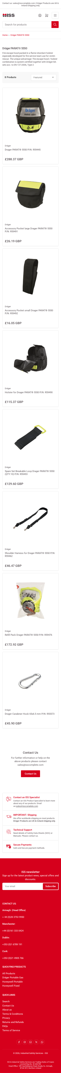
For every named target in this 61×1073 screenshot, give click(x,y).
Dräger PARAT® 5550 (19, 35)
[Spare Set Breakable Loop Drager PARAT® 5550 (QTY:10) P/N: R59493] (30, 437)
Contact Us (30, 773)
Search (6, 1001)
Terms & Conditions (12, 1014)
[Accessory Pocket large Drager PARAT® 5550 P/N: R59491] (30, 194)
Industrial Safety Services (31, 1053)
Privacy (6, 1018)
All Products (8, 973)
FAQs (5, 1026)
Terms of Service (11, 1030)
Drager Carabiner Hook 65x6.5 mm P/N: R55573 (29, 713)
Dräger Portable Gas (12, 977)
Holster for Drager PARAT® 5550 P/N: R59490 (29, 392)
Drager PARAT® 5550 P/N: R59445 (23, 149)
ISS (46, 1053)
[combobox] (30, 24)
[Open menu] (55, 15)
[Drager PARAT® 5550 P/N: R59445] (30, 115)
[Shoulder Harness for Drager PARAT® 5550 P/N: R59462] (30, 519)
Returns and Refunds (13, 1022)
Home (5, 35)
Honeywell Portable (12, 981)
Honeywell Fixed (10, 985)
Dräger (8, 146)
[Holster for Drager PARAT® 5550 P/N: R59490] (30, 358)
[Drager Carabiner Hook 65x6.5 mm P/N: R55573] (30, 679)
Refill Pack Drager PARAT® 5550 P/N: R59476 (28, 635)
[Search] (55, 24)
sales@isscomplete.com (27, 806)
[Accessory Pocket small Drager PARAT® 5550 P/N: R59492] (30, 276)
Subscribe (50, 886)
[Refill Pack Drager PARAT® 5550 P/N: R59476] (30, 601)
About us (7, 1009)
